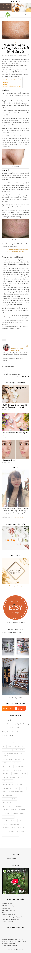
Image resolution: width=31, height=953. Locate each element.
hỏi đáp (15, 773)
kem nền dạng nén (9, 777)
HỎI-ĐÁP (25, 941)
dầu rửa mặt (7, 766)
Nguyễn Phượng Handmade (17, 349)
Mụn (15, 42)
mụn (4, 370)
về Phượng (20, 831)
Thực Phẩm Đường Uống (9, 919)
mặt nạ (23, 788)
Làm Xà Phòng (5, 941)
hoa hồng (6, 773)
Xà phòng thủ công (7, 921)
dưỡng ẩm (6, 762)
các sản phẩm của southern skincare (12, 754)
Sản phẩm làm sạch (7, 915)
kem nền (23, 773)
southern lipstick (9, 820)
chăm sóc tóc (19, 746)
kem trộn (21, 777)
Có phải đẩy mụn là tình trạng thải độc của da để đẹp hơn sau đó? (14, 406)
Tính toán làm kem (18, 827)
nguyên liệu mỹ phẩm (16, 791)
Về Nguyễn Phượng (7, 943)
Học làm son (19, 941)
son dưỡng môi (8, 817)
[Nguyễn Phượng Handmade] (6, 347)
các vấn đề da (7, 759)
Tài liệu (14, 943)
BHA (10, 746)
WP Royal (20, 949)
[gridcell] (15, 195)
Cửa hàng (10, 939)
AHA (4, 746)
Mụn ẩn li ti (6, 82)
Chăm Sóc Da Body (7, 903)
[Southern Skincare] (7, 14)
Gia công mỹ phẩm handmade (9, 945)
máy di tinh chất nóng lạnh (12, 784)
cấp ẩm (17, 759)
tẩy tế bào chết (8, 831)
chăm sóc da (7, 750)
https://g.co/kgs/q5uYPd (15, 698)
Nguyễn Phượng (18, 517)
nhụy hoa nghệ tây (9, 799)
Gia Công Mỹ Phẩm (7, 910)
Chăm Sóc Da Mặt (7, 906)
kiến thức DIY (7, 781)
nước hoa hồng (8, 802)
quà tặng (22, 809)
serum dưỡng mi (18, 813)
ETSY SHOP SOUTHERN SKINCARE (15, 622)
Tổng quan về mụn (9, 460)
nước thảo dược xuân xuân (12, 806)
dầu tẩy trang (20, 766)
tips (20, 820)
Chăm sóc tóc (6, 908)
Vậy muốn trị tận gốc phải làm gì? (12, 86)
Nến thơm (12, 941)
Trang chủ (4, 939)
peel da (5, 809)
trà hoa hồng (15, 824)
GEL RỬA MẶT (7, 770)
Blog (20, 939)
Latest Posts (11, 340)
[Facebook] (27, 346)
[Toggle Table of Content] (19, 79)
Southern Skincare (12, 858)
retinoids (6, 813)
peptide (13, 809)
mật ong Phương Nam (10, 788)
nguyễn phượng (8, 795)
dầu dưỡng (16, 762)
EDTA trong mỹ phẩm (8, 720)
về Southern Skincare (10, 835)
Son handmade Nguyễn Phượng (11, 917)
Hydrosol (4, 912)
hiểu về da (17, 770)
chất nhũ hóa (19, 750)
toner (5, 824)
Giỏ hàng (15, 939)
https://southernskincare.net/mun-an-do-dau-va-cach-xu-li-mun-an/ (17, 251)
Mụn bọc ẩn (6, 84)
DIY (24, 759)
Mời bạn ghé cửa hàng (15, 586)
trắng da (6, 827)
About (4, 340)
